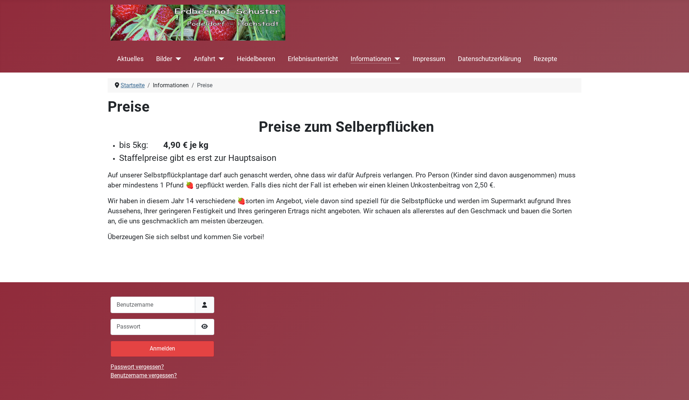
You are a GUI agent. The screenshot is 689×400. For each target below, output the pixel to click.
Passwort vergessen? (137, 366)
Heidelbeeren (256, 58)
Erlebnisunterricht (313, 58)
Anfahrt (204, 58)
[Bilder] (176, 59)
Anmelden (162, 348)
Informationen (371, 58)
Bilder (164, 58)
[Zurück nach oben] (676, 386)
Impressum (429, 58)
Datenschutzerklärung (489, 58)
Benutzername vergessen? (144, 375)
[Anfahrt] (219, 59)
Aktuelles (130, 58)
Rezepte (545, 58)
